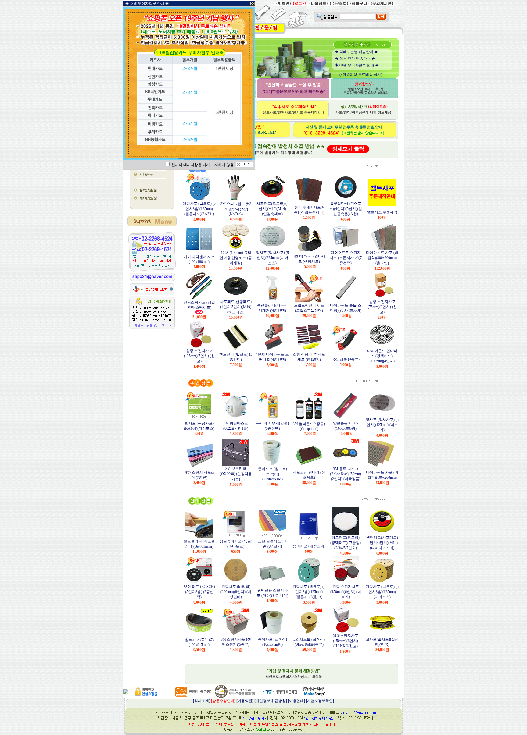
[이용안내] (296, 701)
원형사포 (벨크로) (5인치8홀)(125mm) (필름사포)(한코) (308, 591)
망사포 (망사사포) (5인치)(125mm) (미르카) (382, 424)
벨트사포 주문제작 (382, 212)
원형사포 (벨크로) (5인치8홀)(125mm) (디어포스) (382, 591)
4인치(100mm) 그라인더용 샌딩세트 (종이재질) (236, 257)
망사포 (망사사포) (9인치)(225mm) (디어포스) (272, 257)
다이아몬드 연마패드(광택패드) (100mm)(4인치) (382, 356)
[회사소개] (214, 701)
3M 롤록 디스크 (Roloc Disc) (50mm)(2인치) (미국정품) (345, 474)
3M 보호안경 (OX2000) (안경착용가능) (236, 474)
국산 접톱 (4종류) (346, 359)
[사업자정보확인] (320, 701)
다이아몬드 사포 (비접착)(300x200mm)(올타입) (382, 257)
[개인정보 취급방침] (270, 701)
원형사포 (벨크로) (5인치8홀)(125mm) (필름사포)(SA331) (199, 208)
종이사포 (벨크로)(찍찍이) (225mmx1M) (272, 474)
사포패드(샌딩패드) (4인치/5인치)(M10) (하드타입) (236, 307)
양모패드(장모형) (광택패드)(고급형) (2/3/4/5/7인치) (345, 542)
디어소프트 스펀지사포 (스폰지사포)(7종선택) (346, 257)
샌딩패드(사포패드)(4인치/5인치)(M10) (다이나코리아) (382, 542)
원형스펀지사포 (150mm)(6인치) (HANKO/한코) (345, 641)
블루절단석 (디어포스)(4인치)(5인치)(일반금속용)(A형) (345, 208)
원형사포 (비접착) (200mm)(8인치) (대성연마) (235, 591)
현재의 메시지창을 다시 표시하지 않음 (202, 165)
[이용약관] (244, 701)
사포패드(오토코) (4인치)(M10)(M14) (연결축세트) (272, 208)
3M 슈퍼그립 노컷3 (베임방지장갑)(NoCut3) (235, 209)
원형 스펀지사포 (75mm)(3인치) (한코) (382, 307)
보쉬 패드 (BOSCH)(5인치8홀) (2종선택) (199, 591)
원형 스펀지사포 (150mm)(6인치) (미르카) (345, 591)
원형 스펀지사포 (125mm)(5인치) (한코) (199, 356)
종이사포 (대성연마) (309, 546)
